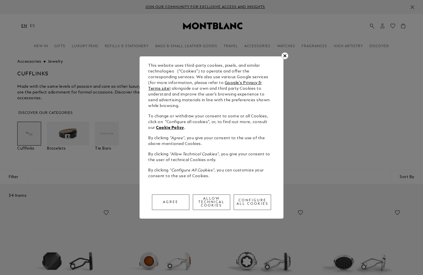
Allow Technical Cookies (211, 202)
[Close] (284, 55)
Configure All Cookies (252, 202)
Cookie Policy (170, 128)
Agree (170, 202)
